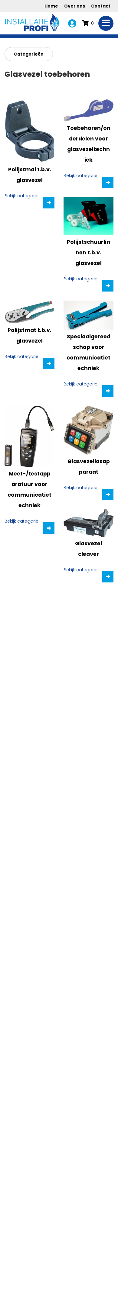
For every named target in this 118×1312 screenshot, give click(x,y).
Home (51, 6)
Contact (100, 6)
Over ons (74, 6)
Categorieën (29, 54)
